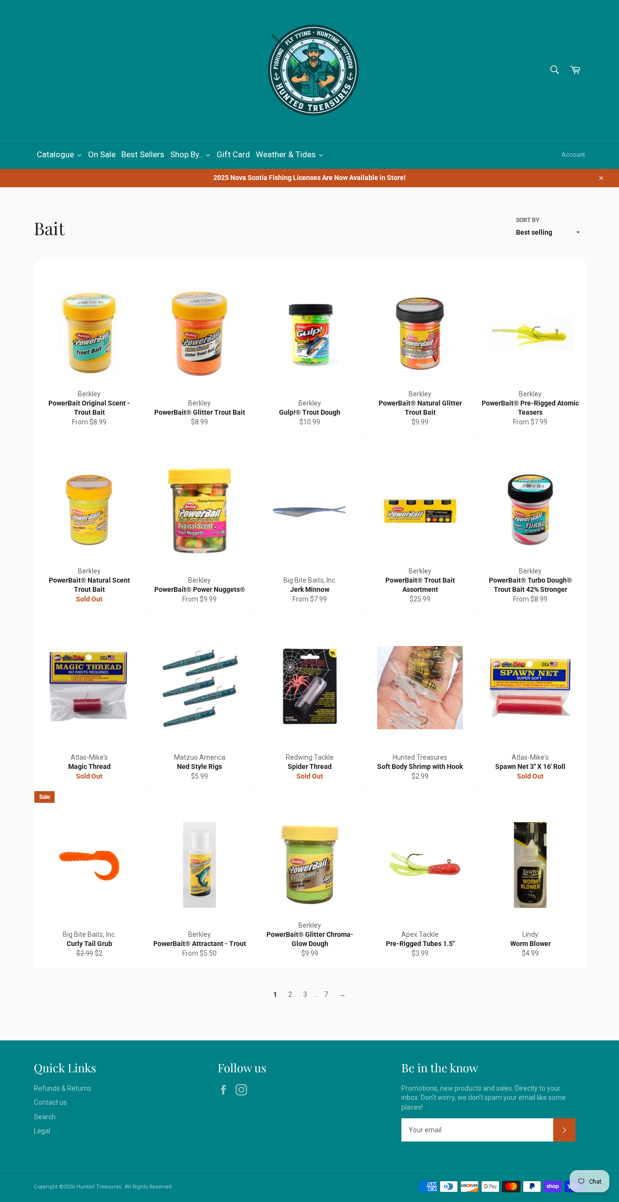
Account (573, 154)
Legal (42, 1131)
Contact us (50, 1102)
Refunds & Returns (62, 1088)
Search (45, 1117)
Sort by (527, 220)
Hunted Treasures (98, 1187)
